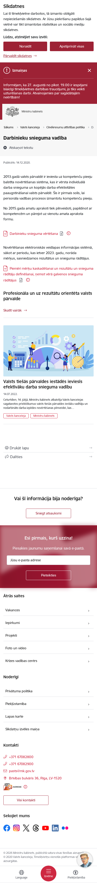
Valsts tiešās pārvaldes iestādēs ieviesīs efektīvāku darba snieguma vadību (42, 384)
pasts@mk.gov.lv (21, 771)
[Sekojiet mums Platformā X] (26, 828)
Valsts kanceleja (16, 415)
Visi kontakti (26, 800)
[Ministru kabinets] (43, 117)
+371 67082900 (21, 764)
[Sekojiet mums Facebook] (6, 828)
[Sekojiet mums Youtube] (45, 828)
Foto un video (15, 648)
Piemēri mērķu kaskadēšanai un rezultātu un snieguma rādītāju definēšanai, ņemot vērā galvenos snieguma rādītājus (48, 274)
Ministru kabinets (44, 415)
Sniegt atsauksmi (48, 513)
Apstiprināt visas (72, 46)
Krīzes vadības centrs (21, 661)
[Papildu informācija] (68, 233)
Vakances (12, 610)
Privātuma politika (18, 691)
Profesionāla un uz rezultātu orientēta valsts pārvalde (47, 295)
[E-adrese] (12, 786)
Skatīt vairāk (12, 310)
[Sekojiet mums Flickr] (65, 828)
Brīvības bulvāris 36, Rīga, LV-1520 (35, 778)
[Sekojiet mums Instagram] (16, 828)
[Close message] (89, 70)
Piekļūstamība (15, 704)
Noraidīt (25, 46)
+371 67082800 (21, 757)
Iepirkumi (12, 623)
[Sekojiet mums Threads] (35, 828)
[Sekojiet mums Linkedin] (55, 828)
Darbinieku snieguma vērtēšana (34, 233)
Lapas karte (14, 716)
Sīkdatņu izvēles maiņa (22, 729)
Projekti (11, 635)
